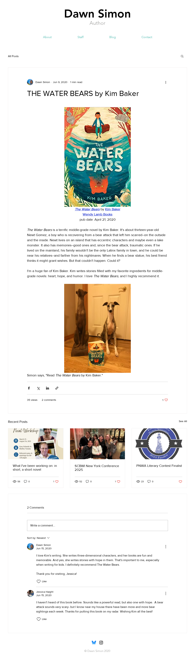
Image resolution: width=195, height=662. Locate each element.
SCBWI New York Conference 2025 (97, 468)
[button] (182, 55)
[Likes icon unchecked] (38, 581)
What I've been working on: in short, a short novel (35, 467)
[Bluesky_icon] (93, 642)
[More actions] (165, 82)
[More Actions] (165, 546)
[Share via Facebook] (29, 388)
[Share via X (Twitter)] (38, 388)
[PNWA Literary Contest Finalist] (159, 443)
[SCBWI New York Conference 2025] (97, 443)
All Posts (13, 56)
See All (183, 421)
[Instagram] (101, 642)
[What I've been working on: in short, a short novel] (35, 443)
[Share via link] (57, 388)
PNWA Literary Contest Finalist (159, 466)
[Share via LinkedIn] (47, 388)
